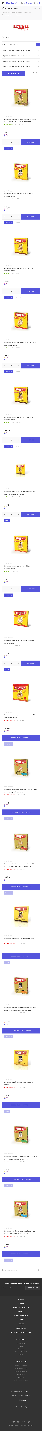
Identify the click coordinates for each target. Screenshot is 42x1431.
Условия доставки (21, 1368)
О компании (21, 1343)
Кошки (21, 1299)
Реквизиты (21, 1374)
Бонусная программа (21, 1332)
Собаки (21, 1303)
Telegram (21, 1407)
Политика (21, 1377)
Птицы (21, 1312)
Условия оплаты (21, 1366)
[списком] (36, 72)
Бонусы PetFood (21, 1352)
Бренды (21, 1320)
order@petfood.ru (22, 1395)
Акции (21, 1324)
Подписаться (33, 1288)
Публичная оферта (21, 1380)
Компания (20, 1339)
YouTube (26, 1407)
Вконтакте (16, 1407)
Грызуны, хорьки (21, 1307)
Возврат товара (21, 1371)
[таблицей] (39, 72)
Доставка (20, 1328)
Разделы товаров (11, 44)
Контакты (21, 1349)
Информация (21, 1361)
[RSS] (35, 9)
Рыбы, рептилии (21, 1316)
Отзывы (21, 1346)
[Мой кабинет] (34, 3)
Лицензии (21, 1354)
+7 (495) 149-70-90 (21, 1391)
